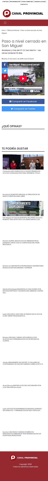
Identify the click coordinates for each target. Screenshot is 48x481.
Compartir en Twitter (24, 108)
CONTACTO (24, 4)
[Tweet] (5, 71)
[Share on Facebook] (5, 65)
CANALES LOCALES (39, 1)
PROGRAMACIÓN (15, 1)
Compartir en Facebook (24, 101)
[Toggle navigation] (5, 22)
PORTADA (6, 1)
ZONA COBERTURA (27, 1)
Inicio (4, 30)
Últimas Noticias (13, 30)
